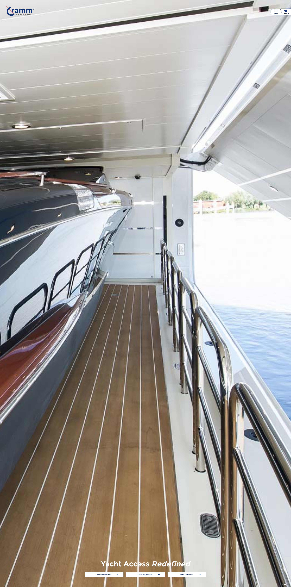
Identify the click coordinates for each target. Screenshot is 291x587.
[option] (145, 293)
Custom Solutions (103, 574)
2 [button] (285, 585)
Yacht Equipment (144, 574)
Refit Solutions (186, 574)
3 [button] (289, 585)
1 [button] (282, 585)
